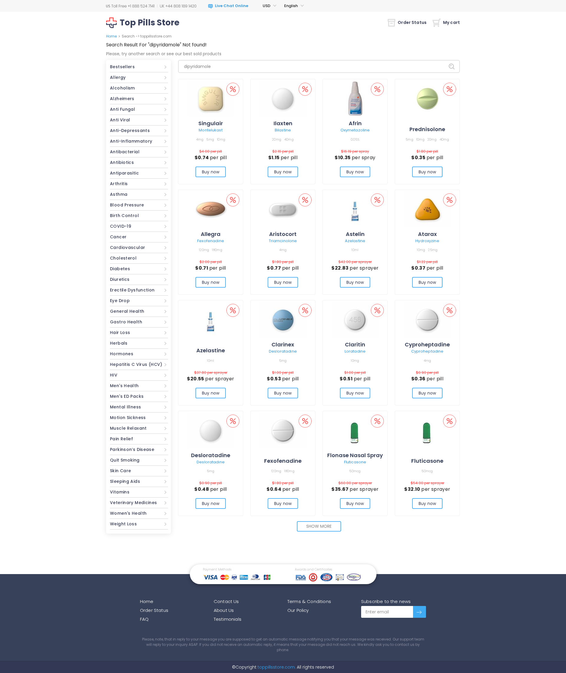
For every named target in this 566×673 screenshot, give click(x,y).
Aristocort (283, 234)
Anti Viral (120, 120)
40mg (289, 139)
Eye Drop (120, 301)
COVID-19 (120, 226)
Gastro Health (126, 322)
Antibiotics (122, 162)
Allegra (211, 234)
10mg (221, 139)
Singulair (210, 123)
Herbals (119, 343)
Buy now (210, 172)
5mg (210, 139)
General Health (127, 311)
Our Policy (298, 610)
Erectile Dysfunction (132, 290)
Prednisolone (427, 129)
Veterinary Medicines (133, 503)
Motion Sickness (128, 418)
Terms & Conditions (309, 601)
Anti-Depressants (130, 130)
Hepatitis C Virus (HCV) (136, 364)
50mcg (355, 471)
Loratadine (355, 351)
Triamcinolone (283, 241)
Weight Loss (123, 524)
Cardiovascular (127, 247)
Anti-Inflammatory (131, 141)
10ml (354, 249)
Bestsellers (122, 67)
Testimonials (227, 619)
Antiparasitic (124, 173)
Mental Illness (125, 407)
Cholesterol (123, 258)
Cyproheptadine (427, 344)
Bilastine (283, 130)
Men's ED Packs (127, 396)
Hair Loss (120, 332)
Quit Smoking (125, 460)
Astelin (355, 234)
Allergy (118, 77)
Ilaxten (283, 123)
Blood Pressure (127, 205)
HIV (113, 375)
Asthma (118, 194)
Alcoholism (122, 88)
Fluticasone (355, 462)
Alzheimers (122, 99)
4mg (200, 139)
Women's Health (128, 513)
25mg (432, 249)
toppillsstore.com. (276, 667)
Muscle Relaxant (128, 428)
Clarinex (283, 344)
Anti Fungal (122, 109)
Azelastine (355, 241)
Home (111, 36)
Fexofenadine (210, 241)
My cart (451, 22)
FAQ (144, 619)
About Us (224, 610)
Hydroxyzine (427, 241)
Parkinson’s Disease (132, 449)
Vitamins (119, 492)
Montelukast (210, 130)
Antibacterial (124, 152)
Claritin (355, 344)
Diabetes (120, 269)
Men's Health (124, 386)
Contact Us (226, 601)
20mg (276, 139)
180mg (217, 249)
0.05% (355, 139)
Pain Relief (121, 439)
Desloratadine (283, 351)
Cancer (118, 237)
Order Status (412, 22)
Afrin (355, 123)
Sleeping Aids (125, 481)
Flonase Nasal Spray (355, 455)
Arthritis (119, 184)
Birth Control (124, 216)
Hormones (121, 354)
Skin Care (120, 471)
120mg (204, 249)
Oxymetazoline (355, 130)
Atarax (427, 234)
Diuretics (119, 279)
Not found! (194, 44)
